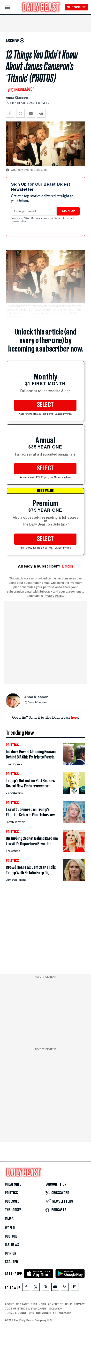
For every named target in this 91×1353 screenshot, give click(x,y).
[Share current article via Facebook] (10, 113)
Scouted (11, 1262)
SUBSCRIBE (76, 7)
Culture (11, 1236)
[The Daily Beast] (41, 7)
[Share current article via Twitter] (20, 113)
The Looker (13, 1210)
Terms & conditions (19, 1312)
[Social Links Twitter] (36, 1288)
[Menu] (12, 7)
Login (67, 566)
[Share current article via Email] (31, 113)
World (10, 1228)
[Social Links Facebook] (26, 1288)
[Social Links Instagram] (45, 1288)
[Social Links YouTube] (55, 1288)
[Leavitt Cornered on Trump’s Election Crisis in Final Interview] (74, 821)
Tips (34, 1304)
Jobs (42, 1304)
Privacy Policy (19, 221)
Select (45, 405)
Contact (22, 1304)
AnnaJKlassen (37, 702)
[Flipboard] (74, 1288)
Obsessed (12, 1201)
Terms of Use (62, 218)
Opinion (10, 1253)
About (9, 1304)
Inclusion (55, 1308)
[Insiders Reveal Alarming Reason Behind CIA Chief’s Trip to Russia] (74, 764)
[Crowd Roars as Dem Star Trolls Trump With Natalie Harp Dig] (74, 879)
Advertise (55, 1304)
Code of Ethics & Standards (26, 1308)
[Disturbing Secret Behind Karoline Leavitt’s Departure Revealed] (74, 850)
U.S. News (12, 1245)
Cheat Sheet (14, 1184)
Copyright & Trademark (53, 1312)
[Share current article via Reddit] (41, 113)
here (74, 717)
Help (68, 1304)
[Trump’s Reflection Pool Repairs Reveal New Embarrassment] (74, 793)
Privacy (79, 1304)
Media (9, 1218)
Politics (11, 1193)
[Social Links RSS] (65, 1288)
